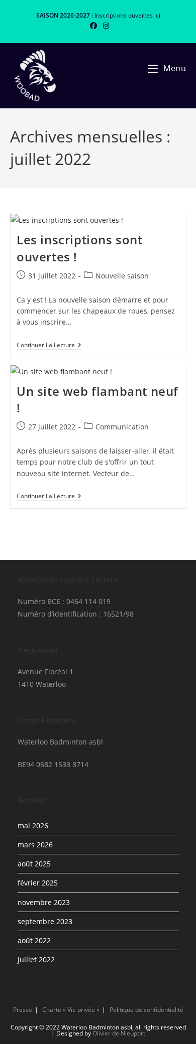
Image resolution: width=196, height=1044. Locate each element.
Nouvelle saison (122, 275)
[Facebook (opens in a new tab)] (93, 25)
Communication (122, 426)
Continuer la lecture (49, 346)
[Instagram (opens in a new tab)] (104, 25)
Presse (22, 1009)
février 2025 (38, 882)
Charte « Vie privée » (71, 1009)
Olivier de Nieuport (118, 1033)
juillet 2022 (36, 959)
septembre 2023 (45, 921)
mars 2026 (35, 844)
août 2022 (34, 940)
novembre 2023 (44, 902)
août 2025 (34, 863)
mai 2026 (33, 825)
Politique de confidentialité (146, 1009)
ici (157, 15)
